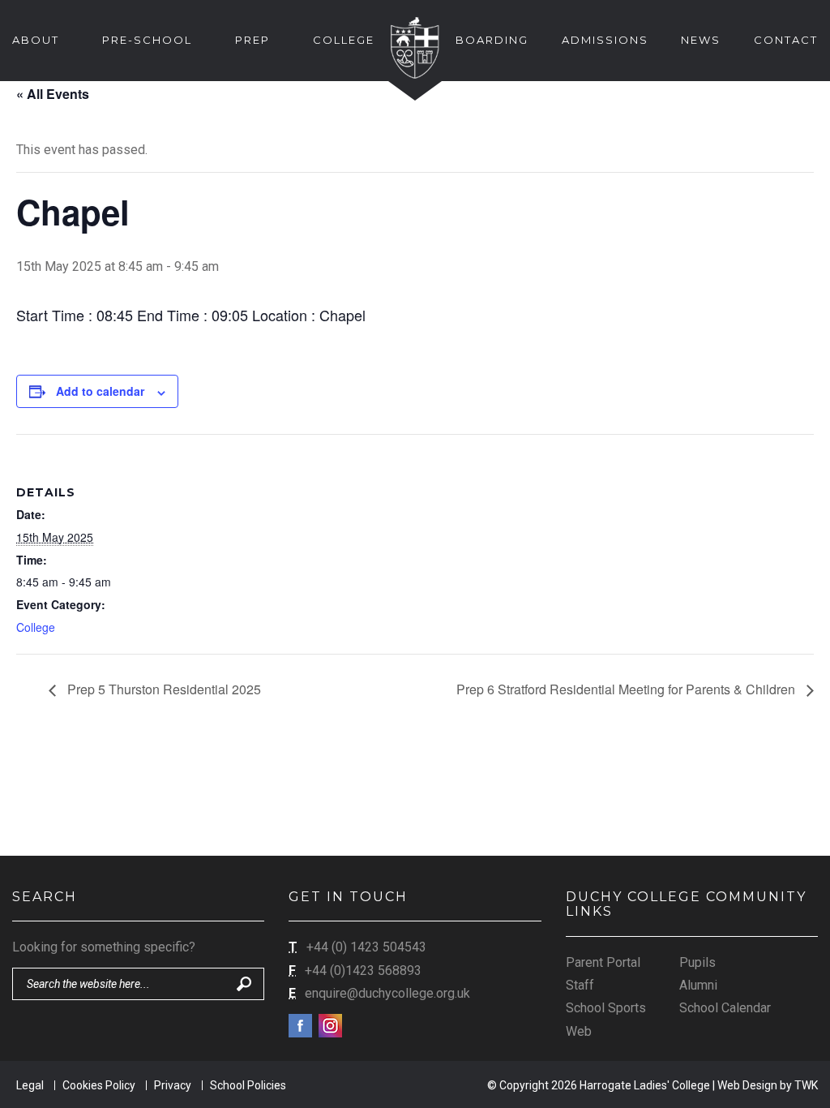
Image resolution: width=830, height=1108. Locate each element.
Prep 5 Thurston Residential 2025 (162, 689)
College (35, 627)
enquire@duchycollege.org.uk (387, 993)
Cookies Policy (98, 1085)
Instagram (330, 1025)
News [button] (701, 39)
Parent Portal (603, 962)
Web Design (747, 1085)
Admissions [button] (605, 39)
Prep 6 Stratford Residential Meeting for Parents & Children (627, 689)
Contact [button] (786, 39)
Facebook (300, 1025)
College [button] (343, 39)
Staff (580, 985)
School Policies (248, 1085)
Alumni (698, 985)
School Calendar (725, 1008)
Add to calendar (100, 391)
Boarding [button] (492, 39)
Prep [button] (252, 39)
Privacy (172, 1085)
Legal (30, 1085)
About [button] (35, 39)
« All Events (52, 93)
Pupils (697, 962)
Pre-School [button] (147, 39)
